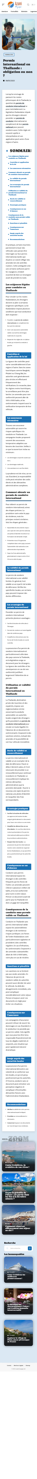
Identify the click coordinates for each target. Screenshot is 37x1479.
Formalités (9, 55)
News (9, 1223)
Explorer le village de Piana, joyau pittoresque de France (18, 1340)
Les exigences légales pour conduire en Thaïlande (18, 157)
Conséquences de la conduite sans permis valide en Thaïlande (19, 217)
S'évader (10, 1162)
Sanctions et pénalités (18, 223)
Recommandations (17, 239)
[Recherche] (28, 4)
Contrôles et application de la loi (19, 163)
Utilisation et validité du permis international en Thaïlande (18, 193)
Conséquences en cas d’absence (18, 210)
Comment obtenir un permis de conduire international (19, 173)
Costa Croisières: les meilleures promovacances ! (16, 1276)
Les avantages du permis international (19, 185)
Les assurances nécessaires (20, 168)
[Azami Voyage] (15, 4)
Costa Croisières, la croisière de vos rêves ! (17, 1166)
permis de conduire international (15, 105)
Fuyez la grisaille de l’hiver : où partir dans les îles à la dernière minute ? (17, 1195)
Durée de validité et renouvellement (17, 200)
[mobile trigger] (4, 4)
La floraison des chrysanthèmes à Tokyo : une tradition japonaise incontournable (18, 1307)
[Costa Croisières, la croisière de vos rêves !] (18, 1156)
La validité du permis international (18, 179)
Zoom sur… (18, 1139)
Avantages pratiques (18, 205)
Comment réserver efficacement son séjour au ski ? (17, 1228)
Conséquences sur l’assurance (17, 228)
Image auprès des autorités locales (16, 234)
